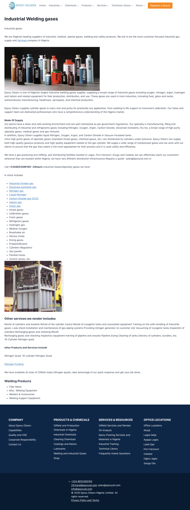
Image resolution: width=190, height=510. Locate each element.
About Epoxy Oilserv (20, 425)
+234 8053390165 (81, 481)
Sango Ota (150, 463)
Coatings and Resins (65, 444)
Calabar (148, 453)
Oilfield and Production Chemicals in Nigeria (66, 427)
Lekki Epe (149, 444)
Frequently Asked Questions (114, 453)
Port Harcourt (151, 449)
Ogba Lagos (150, 458)
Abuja (147, 430)
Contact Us (15, 444)
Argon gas (15, 206)
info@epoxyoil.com (81, 489)
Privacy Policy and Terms (85, 500)
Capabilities (15, 430)
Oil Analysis (105, 430)
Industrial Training (109, 444)
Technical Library (108, 448)
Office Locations (153, 425)
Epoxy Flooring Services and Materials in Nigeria (114, 437)
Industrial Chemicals (65, 434)
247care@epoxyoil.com (84, 485)
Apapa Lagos (151, 439)
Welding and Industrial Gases (70, 453)
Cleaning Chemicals (65, 439)
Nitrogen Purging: (14, 364)
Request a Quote (160, 5)
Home (42, 5)
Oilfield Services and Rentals (115, 425)
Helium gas (15, 202)
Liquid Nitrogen (17, 194)
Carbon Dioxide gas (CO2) (23, 198)
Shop (56, 458)
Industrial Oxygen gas (21, 183)
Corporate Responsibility (22, 439)
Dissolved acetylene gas (22, 187)
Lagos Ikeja (150, 435)
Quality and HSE (18, 435)
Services (22, 40)
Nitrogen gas (16, 190)
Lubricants (60, 448)
